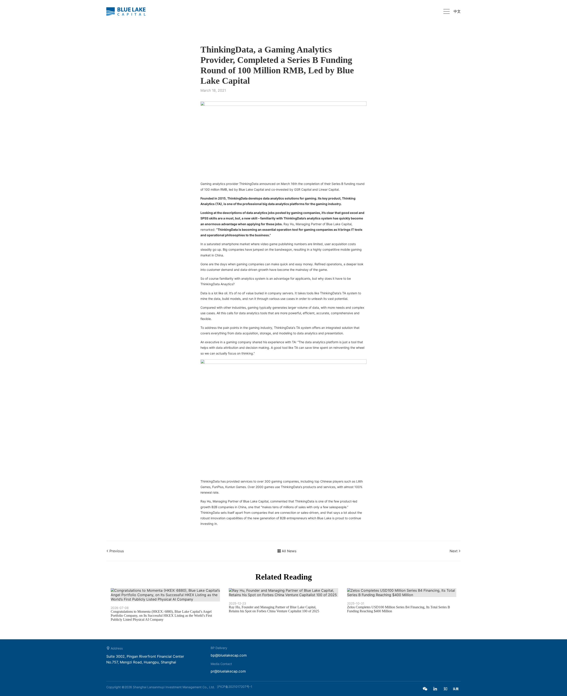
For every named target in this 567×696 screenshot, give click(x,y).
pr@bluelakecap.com (228, 671)
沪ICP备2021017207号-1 (234, 686)
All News (289, 551)
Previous (116, 551)
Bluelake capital (128, 11)
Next (454, 551)
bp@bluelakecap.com (229, 655)
